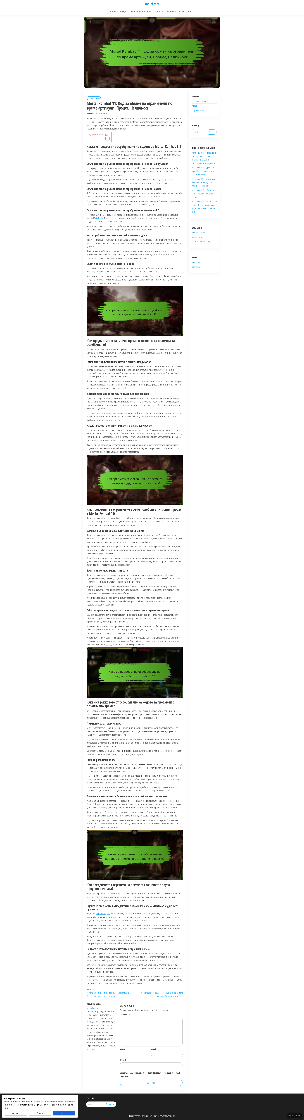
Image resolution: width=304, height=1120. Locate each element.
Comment (125, 1014)
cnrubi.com (152, 4)
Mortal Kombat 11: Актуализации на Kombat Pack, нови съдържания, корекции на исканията (204, 182)
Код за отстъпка (94, 98)
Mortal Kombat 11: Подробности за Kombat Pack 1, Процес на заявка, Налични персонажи (204, 171)
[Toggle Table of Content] (106, 139)
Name (123, 1049)
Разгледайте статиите (199, 101)
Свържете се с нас (198, 110)
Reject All (40, 1113)
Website (123, 1060)
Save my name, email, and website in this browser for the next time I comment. (150, 1074)
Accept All (64, 1113)
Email (154, 1049)
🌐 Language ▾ (294, 1115)
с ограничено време (103, 913)
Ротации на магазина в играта (202, 241)
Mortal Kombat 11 (122, 151)
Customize (16, 1113)
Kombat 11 (103, 349)
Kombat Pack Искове (199, 232)
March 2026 (196, 262)
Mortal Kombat (98, 218)
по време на (100, 553)
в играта (108, 644)
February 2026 (196, 266)
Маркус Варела (102, 113)
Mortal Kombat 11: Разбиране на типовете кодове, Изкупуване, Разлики (203, 194)
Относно (195, 105)
